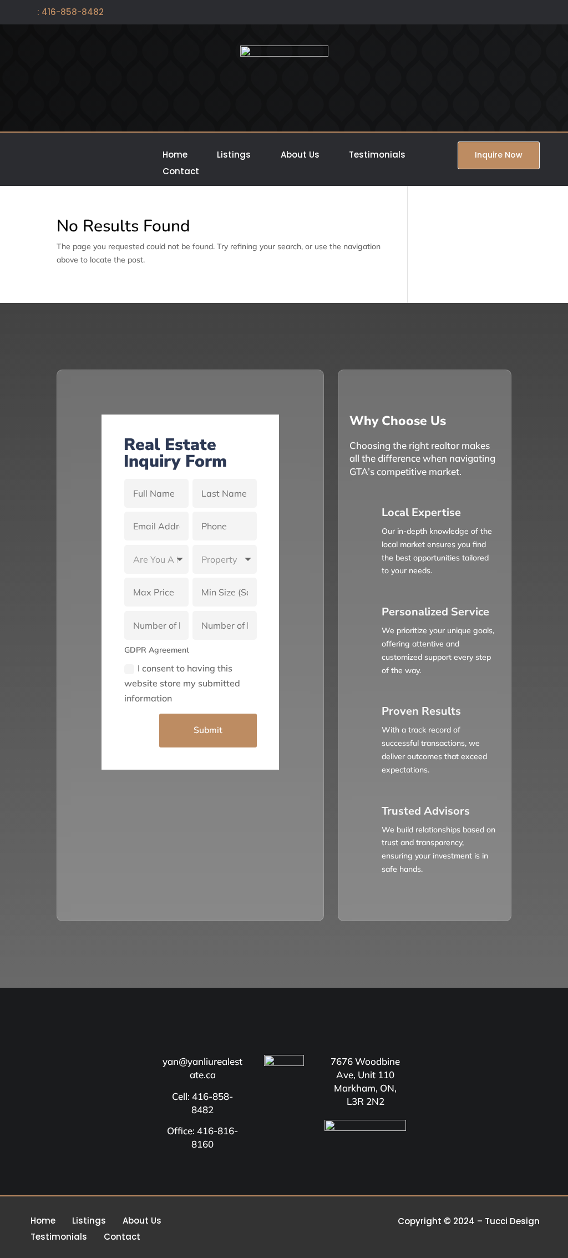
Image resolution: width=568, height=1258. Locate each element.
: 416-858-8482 (66, 12)
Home (175, 155)
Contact (181, 172)
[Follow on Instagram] (513, 13)
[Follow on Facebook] (495, 13)
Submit (208, 730)
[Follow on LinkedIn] (532, 13)
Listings (234, 155)
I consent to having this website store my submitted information (182, 683)
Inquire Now (499, 154)
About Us (300, 155)
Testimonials (377, 155)
